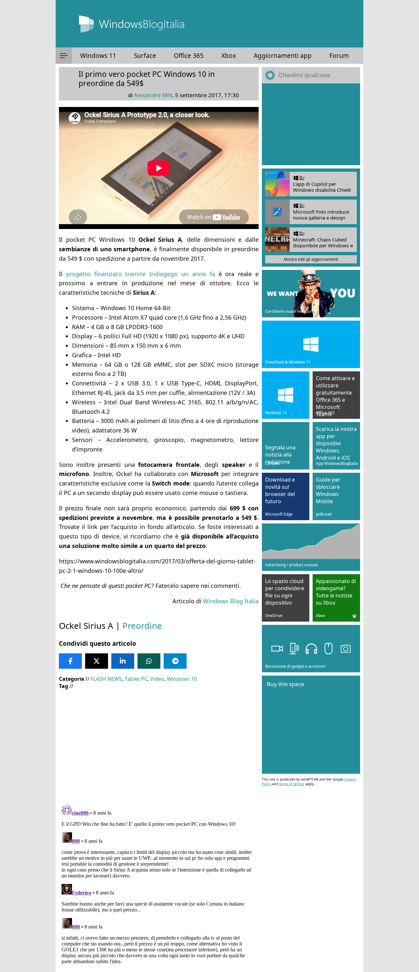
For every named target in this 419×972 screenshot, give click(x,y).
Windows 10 (182, 678)
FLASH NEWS (106, 678)
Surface (145, 55)
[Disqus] (159, 883)
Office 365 (189, 55)
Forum (339, 55)
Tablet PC (136, 678)
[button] (64, 55)
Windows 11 (98, 55)
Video (157, 678)
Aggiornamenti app (283, 55)
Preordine (142, 625)
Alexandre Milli (153, 95)
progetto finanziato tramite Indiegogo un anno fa (140, 274)
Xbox (228, 55)
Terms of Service (291, 784)
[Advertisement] (158, 742)
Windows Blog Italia (231, 601)
